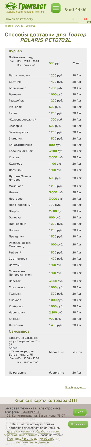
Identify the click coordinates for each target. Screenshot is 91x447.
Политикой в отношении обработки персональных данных (33, 440)
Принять (78, 424)
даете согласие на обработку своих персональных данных (32, 433)
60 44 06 (77, 9)
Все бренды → (75, 387)
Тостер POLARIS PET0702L (20, 25)
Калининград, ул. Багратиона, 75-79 (38, 415)
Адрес (13, 347)
